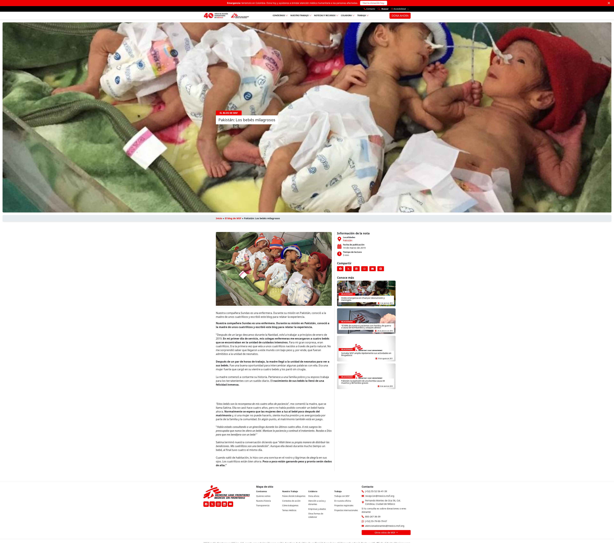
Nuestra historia (263, 500)
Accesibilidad (399, 8)
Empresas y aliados (317, 509)
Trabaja (361, 15)
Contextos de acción (291, 500)
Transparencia (262, 505)
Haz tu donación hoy (373, 3)
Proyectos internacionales (346, 510)
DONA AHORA (400, 15)
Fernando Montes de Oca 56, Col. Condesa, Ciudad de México (383, 502)
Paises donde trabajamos (293, 496)
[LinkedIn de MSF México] (224, 504)
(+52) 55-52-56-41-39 (376, 491)
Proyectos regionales (343, 505)
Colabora (346, 15)
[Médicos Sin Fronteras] (226, 16)
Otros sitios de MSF (385, 532)
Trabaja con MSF (341, 496)
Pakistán (347, 240)
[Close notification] (609, 3)
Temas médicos (289, 510)
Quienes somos (263, 496)
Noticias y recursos (324, 15)
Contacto (370, 8)
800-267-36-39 (372, 516)
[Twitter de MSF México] (212, 504)
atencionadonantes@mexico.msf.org (384, 525)
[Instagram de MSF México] (218, 504)
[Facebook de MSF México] (206, 504)
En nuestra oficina (342, 500)
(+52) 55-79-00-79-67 (376, 521)
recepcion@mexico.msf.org (379, 495)
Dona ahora (313, 496)
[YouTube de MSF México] (230, 504)
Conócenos (279, 15)
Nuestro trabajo (299, 15)
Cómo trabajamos (290, 505)
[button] (340, 268)
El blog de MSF (233, 218)
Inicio (219, 218)
